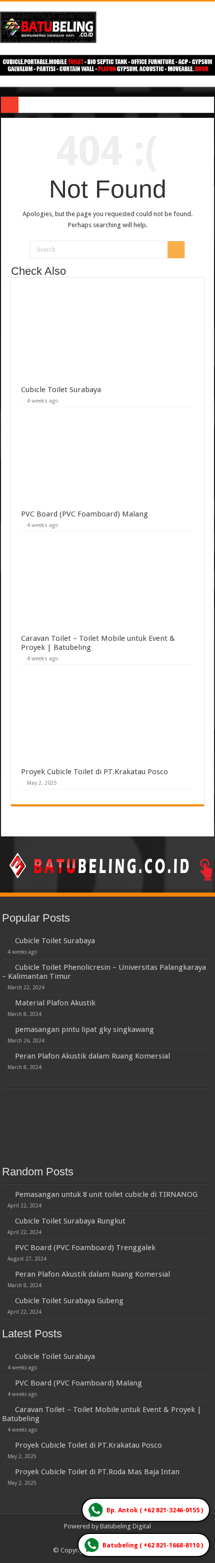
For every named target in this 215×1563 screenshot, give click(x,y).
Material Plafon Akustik (55, 1002)
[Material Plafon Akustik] (6, 1002)
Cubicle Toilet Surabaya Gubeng (69, 1300)
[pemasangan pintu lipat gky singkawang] (6, 1029)
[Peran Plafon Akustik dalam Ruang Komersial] (6, 1056)
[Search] (176, 249)
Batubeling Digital (125, 1526)
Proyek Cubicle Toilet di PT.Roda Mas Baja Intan (97, 1471)
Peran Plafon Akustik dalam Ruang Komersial (92, 1056)
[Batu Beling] (107, 27)
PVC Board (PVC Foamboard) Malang (84, 513)
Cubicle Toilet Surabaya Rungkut (70, 1221)
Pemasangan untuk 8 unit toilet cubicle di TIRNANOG (106, 1194)
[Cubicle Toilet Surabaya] (6, 940)
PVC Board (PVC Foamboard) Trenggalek (85, 1247)
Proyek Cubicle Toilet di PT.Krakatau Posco (94, 771)
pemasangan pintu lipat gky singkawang (84, 1029)
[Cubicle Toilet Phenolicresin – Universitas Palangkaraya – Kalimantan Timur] (6, 967)
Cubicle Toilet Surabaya (61, 389)
